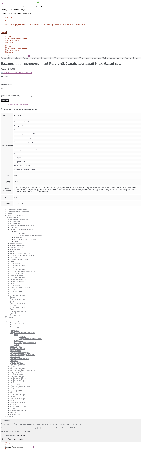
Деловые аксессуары (17, 299)
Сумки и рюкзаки (16, 275)
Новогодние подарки (18, 307)
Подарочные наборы (17, 295)
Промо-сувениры (16, 291)
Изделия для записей (18, 247)
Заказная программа (17, 245)
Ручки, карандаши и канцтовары (22, 271)
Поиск (7, 445)
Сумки (12, 309)
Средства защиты (16, 273)
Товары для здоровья (18, 279)
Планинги (9, 213)
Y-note (16, 241)
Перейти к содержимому (27, 2)
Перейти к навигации (9, 2)
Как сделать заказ (12, 40)
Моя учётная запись (12, 443)
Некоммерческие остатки (19, 259)
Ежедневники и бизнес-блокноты (35, 58)
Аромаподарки (15, 223)
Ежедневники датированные (16, 209)
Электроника (15, 315)
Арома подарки (16, 221)
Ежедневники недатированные (67, 58)
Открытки (14, 261)
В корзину (5, 100)
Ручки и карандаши (17, 269)
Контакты (9, 42)
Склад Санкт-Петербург (14, 215)
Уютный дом (15, 313)
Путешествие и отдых (18, 303)
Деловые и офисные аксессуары (22, 225)
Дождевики (14, 227)
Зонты (12, 301)
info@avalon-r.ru (7, 4)
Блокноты (22, 233)
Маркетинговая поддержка (20, 253)
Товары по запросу (17, 281)
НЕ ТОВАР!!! (15, 257)
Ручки (12, 293)
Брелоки (13, 297)
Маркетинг (14, 251)
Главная (4, 58)
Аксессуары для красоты (19, 219)
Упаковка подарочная (18, 311)
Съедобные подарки (17, 277)
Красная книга (15, 249)
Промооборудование (17, 265)
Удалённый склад (14, 58)
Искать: (4, 56)
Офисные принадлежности (20, 287)
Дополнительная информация (16, 104)
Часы (12, 283)
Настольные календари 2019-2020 (22, 255)
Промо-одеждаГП (16, 263)
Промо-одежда (15, 285)
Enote (52, 58)
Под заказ (9, 317)
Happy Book (18, 237)
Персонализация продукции (16, 38)
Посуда (12, 289)
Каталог (8, 36)
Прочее (12, 267)
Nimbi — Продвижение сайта (12, 439)
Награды (13, 305)
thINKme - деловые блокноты (25, 239)
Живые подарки (16, 243)
